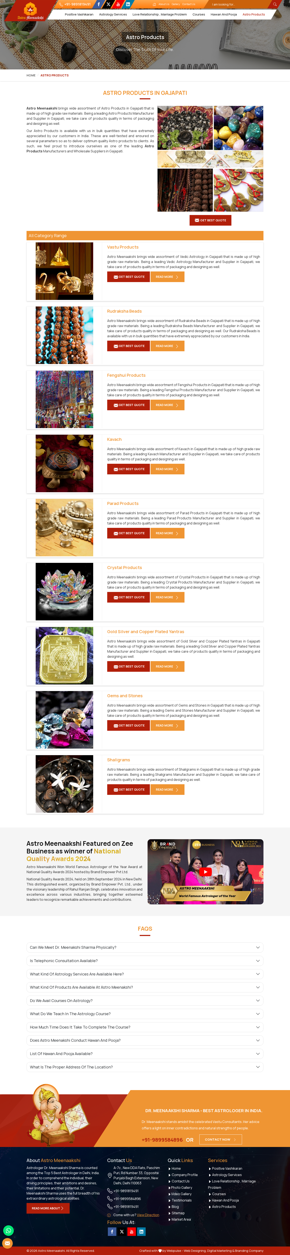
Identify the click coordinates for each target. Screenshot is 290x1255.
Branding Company (249, 1250)
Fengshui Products (126, 375)
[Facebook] (98, 4)
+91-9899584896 (162, 1140)
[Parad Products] (64, 527)
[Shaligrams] (64, 784)
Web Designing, (195, 1250)
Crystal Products (124, 567)
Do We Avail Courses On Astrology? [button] (61, 1000)
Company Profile (184, 1174)
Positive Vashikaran (79, 14)
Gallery (176, 4)
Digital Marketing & (220, 1250)
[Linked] (128, 4)
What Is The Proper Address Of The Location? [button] (71, 1066)
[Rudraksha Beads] (64, 335)
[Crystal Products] (64, 591)
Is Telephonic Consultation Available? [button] (64, 960)
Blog (175, 1206)
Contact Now (218, 1139)
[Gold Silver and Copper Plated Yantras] (64, 655)
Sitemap (178, 1213)
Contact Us (188, 4)
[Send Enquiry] (7, 1243)
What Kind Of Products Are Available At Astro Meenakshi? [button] (81, 987)
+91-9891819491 (77, 4)
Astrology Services (113, 14)
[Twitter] (108, 4)
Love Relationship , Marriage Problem (159, 14)
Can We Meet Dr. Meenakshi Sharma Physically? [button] (73, 947)
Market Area (181, 1219)
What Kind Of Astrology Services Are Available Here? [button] (77, 974)
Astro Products (253, 14)
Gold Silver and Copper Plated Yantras (145, 631)
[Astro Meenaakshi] (30, 10)
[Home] (154, 4)
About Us (164, 4)
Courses (198, 14)
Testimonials (181, 1200)
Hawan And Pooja (224, 14)
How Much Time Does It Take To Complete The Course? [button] (80, 1027)
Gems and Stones (125, 695)
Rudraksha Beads (124, 311)
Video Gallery (181, 1194)
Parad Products (123, 503)
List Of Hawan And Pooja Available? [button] (61, 1053)
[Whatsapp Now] (8, 1230)
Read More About (46, 1208)
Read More (165, 277)
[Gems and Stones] (64, 720)
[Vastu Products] (64, 271)
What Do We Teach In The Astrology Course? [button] (70, 1013)
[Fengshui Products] (64, 399)
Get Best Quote (131, 277)
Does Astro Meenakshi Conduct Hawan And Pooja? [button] (75, 1040)
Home (31, 75)
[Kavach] (64, 463)
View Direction (148, 1215)
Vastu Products (123, 247)
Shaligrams (118, 759)
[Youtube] (118, 4)
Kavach (114, 439)
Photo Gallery (181, 1187)
